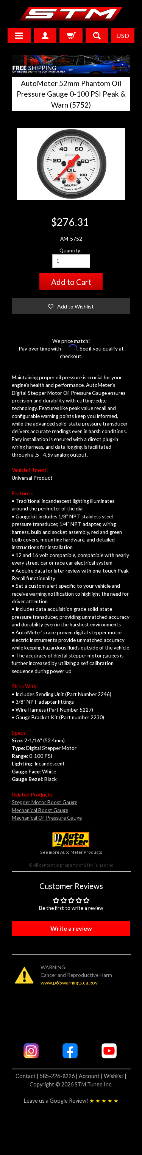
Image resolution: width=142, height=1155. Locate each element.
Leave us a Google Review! (71, 1100)
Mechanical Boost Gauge (40, 810)
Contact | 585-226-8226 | (47, 1076)
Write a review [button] (71, 928)
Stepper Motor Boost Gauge (44, 802)
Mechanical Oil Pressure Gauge (47, 818)
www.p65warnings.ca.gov (69, 983)
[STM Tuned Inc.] (71, 13)
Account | (91, 1076)
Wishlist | (115, 1076)
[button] (71, 306)
